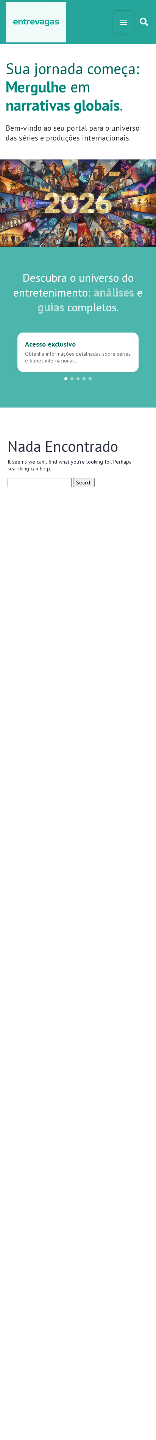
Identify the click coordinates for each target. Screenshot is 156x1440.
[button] (65, 378)
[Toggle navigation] (123, 22)
